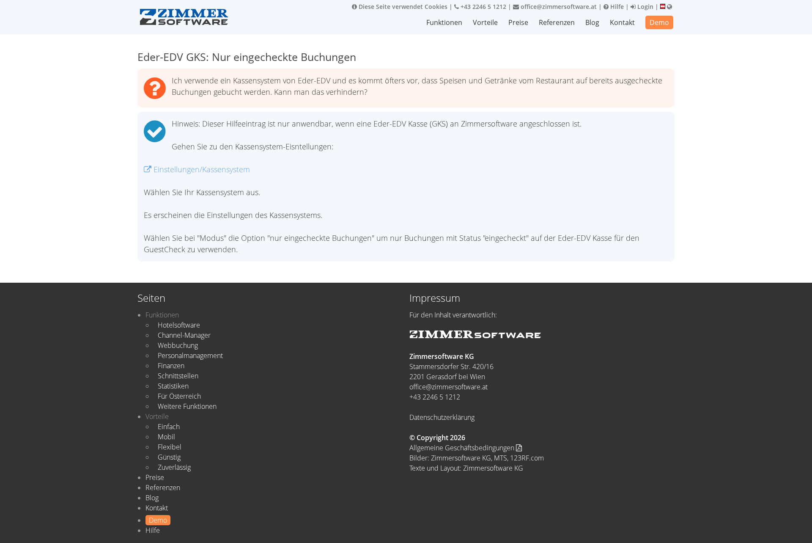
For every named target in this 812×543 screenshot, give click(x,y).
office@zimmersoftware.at (558, 7)
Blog (592, 22)
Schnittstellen (178, 375)
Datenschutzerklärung (442, 417)
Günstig (169, 457)
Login (644, 7)
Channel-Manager (184, 335)
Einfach (169, 426)
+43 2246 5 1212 (482, 7)
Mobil (166, 436)
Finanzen (171, 365)
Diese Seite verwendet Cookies (402, 7)
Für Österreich (179, 396)
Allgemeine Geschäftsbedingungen (462, 447)
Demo (659, 22)
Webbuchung (178, 345)
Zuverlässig (174, 467)
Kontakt (622, 22)
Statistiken (173, 386)
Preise (518, 22)
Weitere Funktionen (187, 406)
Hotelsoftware (179, 325)
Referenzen (557, 22)
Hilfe (616, 7)
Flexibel (169, 447)
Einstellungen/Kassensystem (200, 169)
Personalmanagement (190, 355)
